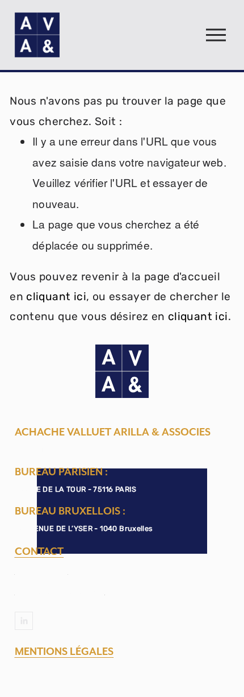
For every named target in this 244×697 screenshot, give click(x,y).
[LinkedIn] (24, 621)
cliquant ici (56, 296)
